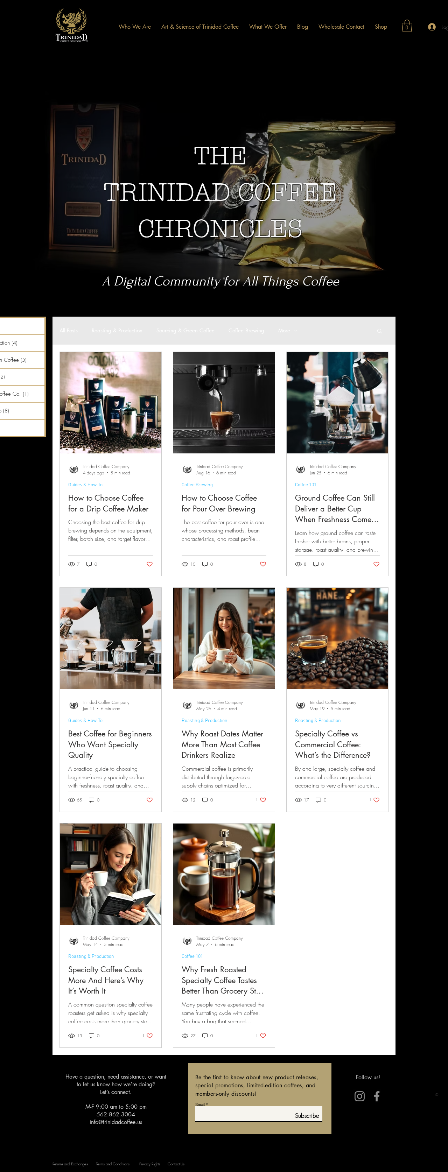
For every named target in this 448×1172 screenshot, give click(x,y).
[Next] (410, 193)
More (284, 330)
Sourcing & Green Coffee (185, 330)
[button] (407, 26)
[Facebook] (377, 1096)
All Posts (68, 330)
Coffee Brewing (246, 330)
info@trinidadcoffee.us (116, 1122)
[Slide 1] (224, 278)
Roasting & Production (117, 330)
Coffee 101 (305, 485)
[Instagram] (359, 1096)
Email (200, 1104)
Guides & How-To (85, 485)
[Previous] (38, 193)
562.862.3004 (116, 1114)
